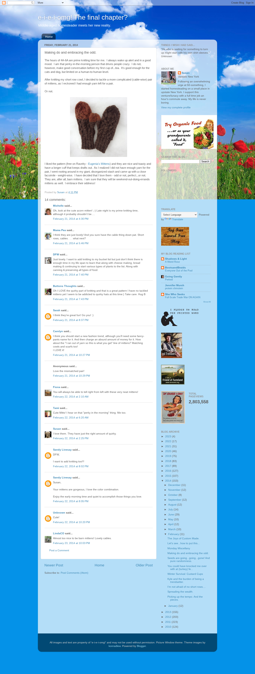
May (171, 519)
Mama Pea (59, 230)
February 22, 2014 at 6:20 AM (70, 417)
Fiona (56, 387)
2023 (168, 436)
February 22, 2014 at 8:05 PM (70, 501)
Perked (169, 279)
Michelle (58, 205)
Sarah (56, 310)
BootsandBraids (175, 267)
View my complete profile (176, 107)
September (175, 499)
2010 (168, 626)
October (173, 495)
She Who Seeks (175, 294)
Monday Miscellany (178, 548)
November (174, 490)
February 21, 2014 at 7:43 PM (70, 299)
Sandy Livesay (62, 449)
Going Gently (173, 276)
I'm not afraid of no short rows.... (186, 586)
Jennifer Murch (174, 285)
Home (49, 36)
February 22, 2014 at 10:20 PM (71, 522)
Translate (177, 219)
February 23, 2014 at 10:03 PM (71, 543)
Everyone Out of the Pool (178, 270)
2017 (168, 466)
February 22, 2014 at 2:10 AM (70, 396)
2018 (168, 461)
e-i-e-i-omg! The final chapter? (83, 17)
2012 (168, 617)
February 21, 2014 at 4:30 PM (70, 218)
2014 (168, 480)
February (174, 534)
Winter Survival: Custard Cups (185, 574)
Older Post (144, 565)
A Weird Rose (172, 261)
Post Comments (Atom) (74, 572)
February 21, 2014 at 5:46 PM (70, 243)
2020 (168, 451)
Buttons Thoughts (65, 286)
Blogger (141, 646)
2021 (168, 446)
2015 (168, 475)
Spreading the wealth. (180, 591)
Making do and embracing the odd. (188, 553)
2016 (168, 470)
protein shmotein (174, 288)
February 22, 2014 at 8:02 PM (70, 466)
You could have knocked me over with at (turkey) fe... (187, 568)
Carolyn (58, 331)
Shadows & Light (176, 258)
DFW (56, 254)
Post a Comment (59, 550)
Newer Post (53, 565)
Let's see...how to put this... (183, 543)
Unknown (59, 512)
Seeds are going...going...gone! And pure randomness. (188, 559)
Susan (57, 428)
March (172, 529)
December (174, 485)
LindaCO (58, 533)
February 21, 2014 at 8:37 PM (70, 320)
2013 (168, 612)
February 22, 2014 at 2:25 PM (70, 438)
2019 (168, 456)
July (171, 509)
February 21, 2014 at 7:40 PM (70, 274)
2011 (168, 622)
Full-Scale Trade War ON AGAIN (182, 297)
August (172, 504)
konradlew (115, 646)
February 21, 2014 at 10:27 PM (71, 355)
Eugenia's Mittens (99, 163)
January (173, 606)
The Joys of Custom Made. (183, 538)
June (171, 514)
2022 (168, 441)
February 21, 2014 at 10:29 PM (71, 375)
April (171, 524)
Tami (56, 408)
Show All (207, 302)
